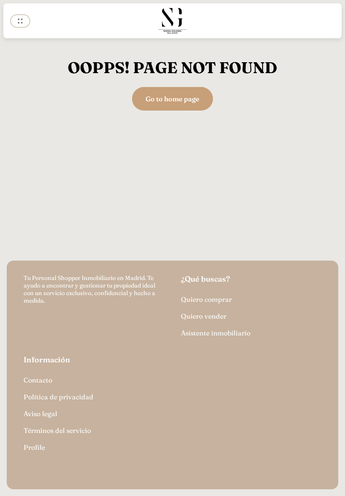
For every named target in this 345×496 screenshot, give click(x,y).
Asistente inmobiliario (215, 333)
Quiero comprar (206, 299)
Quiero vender (203, 316)
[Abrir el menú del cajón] (20, 21)
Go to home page (172, 99)
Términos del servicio (57, 430)
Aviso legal (40, 413)
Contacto (38, 380)
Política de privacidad (58, 397)
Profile (34, 447)
